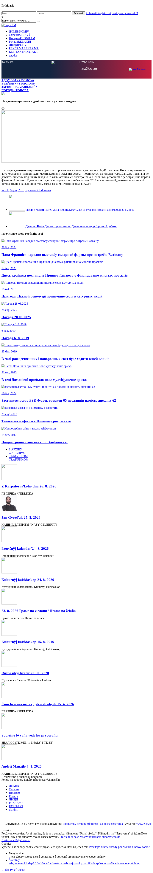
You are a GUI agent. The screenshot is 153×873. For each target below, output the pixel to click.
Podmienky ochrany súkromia (80, 823)
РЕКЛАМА (24, 48)
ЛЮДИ (18, 45)
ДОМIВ (19, 31)
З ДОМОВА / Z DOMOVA (17, 80)
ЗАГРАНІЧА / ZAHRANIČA (19, 86)
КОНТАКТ (23, 51)
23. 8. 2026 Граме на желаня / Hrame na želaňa (38, 611)
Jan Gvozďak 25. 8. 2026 (20, 517)
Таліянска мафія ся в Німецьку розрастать (36, 421)
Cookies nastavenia (111, 823)
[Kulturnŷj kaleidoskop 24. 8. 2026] (76, 566)
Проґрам (22, 38)
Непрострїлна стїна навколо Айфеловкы (34, 442)
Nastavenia (8, 840)
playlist (13, 55)
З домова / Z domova (38, 190)
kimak (5, 190)
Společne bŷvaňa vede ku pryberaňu (29, 735)
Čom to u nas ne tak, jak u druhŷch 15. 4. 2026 (37, 704)
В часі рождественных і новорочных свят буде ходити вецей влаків (55, 359)
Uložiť (5, 869)
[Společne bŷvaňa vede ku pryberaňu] (76, 721)
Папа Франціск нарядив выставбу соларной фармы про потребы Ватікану (62, 255)
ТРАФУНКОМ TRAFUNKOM (18, 458)
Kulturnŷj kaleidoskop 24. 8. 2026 (27, 580)
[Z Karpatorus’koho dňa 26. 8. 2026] (76, 472)
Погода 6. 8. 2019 (15, 338)
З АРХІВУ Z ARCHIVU (17, 451)
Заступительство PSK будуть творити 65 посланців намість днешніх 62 (58, 400)
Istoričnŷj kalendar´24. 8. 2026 (25, 548)
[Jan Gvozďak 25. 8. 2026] (76, 503)
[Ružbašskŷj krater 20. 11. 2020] (76, 659)
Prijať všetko (22, 840)
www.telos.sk (143, 823)
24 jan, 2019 (17, 190)
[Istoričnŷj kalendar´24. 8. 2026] (76, 534)
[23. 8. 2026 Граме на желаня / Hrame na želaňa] (76, 597)
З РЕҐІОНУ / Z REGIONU (18, 83)
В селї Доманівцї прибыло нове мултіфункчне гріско (44, 380)
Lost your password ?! (125, 13)
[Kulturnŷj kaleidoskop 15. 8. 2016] (76, 628)
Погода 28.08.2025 (16, 317)
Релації (20, 41)
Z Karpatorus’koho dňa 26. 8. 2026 (28, 486)
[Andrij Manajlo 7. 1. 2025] (76, 752)
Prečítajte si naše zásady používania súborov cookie (90, 836)
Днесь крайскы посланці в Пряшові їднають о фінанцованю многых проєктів (64, 275)
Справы (20, 34)
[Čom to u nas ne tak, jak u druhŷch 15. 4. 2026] (76, 690)
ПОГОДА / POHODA (15, 90)
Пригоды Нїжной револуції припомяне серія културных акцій (51, 296)
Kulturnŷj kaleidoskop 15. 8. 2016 (27, 642)
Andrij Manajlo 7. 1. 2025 (21, 766)
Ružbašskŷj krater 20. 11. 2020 (25, 673)
